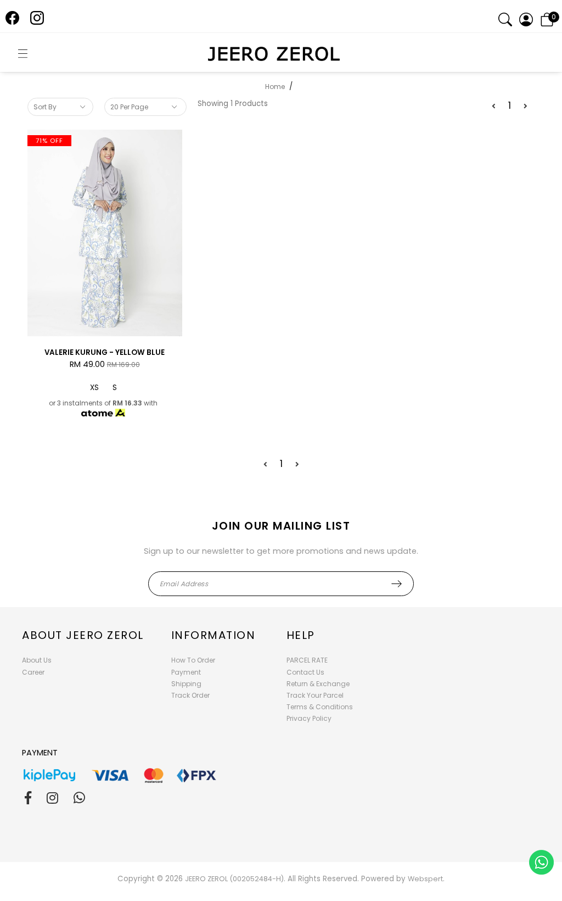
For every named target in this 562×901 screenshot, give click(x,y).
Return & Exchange (318, 683)
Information (213, 635)
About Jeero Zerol (83, 635)
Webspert (425, 878)
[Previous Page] (494, 106)
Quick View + (105, 327)
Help (300, 635)
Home (275, 86)
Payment (186, 672)
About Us (37, 660)
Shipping (186, 683)
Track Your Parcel (315, 695)
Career (33, 672)
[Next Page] (525, 106)
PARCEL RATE (307, 660)
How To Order (193, 660)
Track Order (190, 695)
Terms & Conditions (319, 706)
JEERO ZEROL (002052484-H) (234, 878)
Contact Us (305, 672)
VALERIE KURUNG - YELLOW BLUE (104, 352)
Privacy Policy (308, 718)
